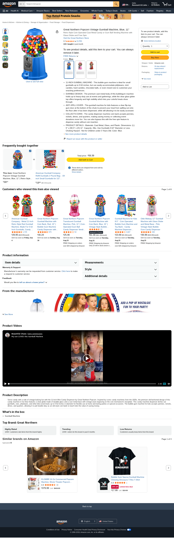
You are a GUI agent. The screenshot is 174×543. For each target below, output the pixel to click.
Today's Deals (112, 11)
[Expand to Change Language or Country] (94, 521)
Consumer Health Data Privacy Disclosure (89, 530)
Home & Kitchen (8, 22)
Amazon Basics (43, 11)
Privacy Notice (67, 530)
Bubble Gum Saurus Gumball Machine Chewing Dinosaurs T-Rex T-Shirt (127, 478)
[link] (50, 159)
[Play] (5, 384)
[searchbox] (69, 4)
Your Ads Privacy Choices (116, 530)
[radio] (5, 31)
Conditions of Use (53, 530)
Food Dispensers (68, 22)
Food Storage (55, 22)
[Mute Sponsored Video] (74, 472)
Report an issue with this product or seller (84, 139)
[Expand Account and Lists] (148, 5)
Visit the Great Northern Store (76, 38)
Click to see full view (34, 81)
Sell (142, 11)
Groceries (84, 11)
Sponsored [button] (6, 443)
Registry (159, 11)
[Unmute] (169, 383)
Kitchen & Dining (22, 22)
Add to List (147, 87)
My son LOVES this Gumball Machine (27, 336)
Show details (76, 172)
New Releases (71, 11)
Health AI (14, 11)
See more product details (76, 134)
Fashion (150, 11)
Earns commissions (35, 334)
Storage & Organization (39, 22)
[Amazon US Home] (62, 522)
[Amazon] (9, 4)
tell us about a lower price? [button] (32, 282)
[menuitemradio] (164, 384)
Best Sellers (57, 11)
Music (168, 11)
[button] (5, 10)
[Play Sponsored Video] (122, 461)
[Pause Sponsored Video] (74, 467)
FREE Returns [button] (69, 56)
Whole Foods (97, 11)
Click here (66, 271)
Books (123, 11)
